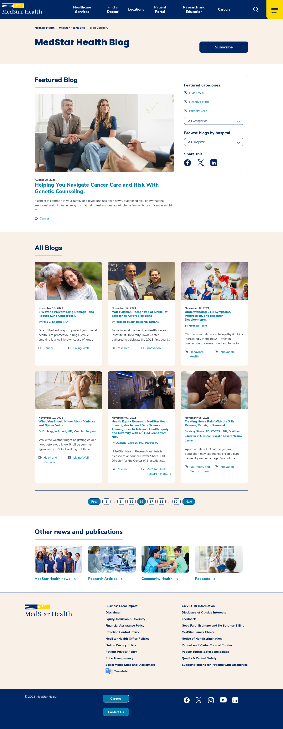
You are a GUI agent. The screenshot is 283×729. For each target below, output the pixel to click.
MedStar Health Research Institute (137, 322)
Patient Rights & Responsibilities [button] (205, 652)
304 (176, 502)
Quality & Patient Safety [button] (199, 658)
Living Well (196, 93)
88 (161, 502)
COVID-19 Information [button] (198, 606)
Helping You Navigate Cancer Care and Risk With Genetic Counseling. (97, 188)
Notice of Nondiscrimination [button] (202, 639)
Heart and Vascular (50, 460)
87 (151, 502)
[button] (255, 9)
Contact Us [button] (116, 712)
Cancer (44, 218)
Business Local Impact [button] (121, 606)
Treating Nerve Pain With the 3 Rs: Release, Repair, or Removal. (210, 423)
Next (189, 502)
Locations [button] (136, 9)
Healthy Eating (199, 102)
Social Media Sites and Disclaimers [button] (130, 665)
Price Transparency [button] (119, 658)
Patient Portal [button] (160, 9)
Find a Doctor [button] (112, 9)
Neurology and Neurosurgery (200, 469)
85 (131, 502)
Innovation (154, 348)
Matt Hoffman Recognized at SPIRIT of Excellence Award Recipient (139, 314)
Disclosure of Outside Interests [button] (204, 612)
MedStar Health (44, 28)
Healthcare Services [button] (82, 9)
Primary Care (198, 111)
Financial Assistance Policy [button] (124, 625)
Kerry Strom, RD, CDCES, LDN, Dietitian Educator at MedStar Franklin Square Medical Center (214, 436)
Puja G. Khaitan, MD (55, 322)
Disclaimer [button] (113, 612)
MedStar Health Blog (72, 28)
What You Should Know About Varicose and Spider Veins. (67, 423)
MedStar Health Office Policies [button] (127, 639)
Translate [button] (121, 671)
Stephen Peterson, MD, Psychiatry (137, 443)
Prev (94, 502)
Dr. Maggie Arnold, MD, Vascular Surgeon (69, 431)
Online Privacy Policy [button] (120, 645)
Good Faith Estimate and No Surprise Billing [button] (213, 625)
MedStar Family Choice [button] (198, 632)
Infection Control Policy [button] (122, 632)
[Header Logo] (20, 7)
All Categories (197, 121)
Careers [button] (224, 9)
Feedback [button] (189, 619)
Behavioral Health (197, 354)
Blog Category (99, 28)
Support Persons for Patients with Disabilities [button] (215, 665)
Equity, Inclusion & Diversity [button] (125, 619)
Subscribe (224, 47)
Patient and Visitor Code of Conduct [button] (208, 645)
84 (121, 502)
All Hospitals (197, 142)
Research (123, 348)
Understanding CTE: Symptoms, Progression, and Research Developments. (208, 316)
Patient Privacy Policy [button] (121, 652)
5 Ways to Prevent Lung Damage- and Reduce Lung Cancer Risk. (66, 314)
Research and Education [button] (194, 9)
